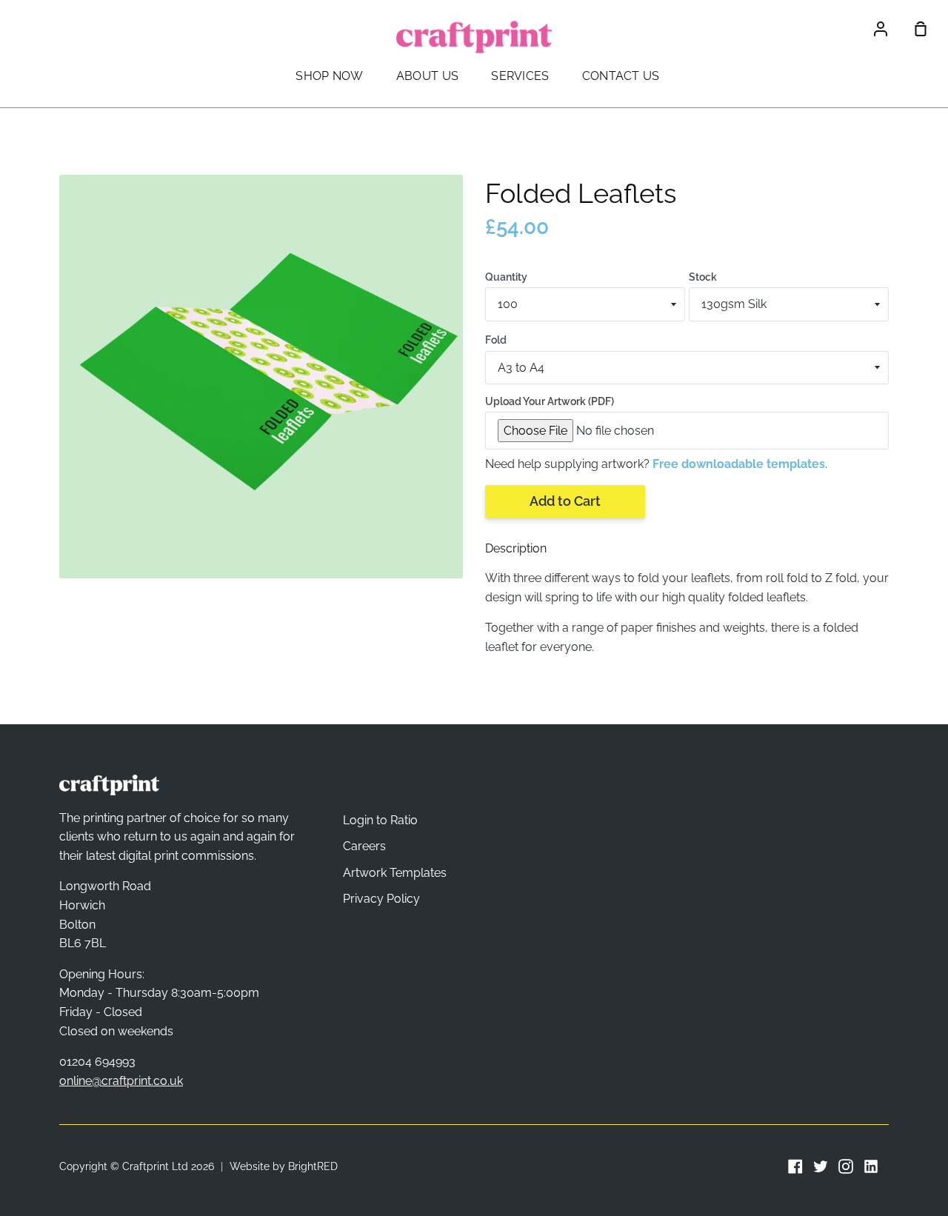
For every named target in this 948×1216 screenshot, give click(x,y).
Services (520, 76)
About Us (427, 76)
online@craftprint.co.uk (121, 1081)
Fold (496, 340)
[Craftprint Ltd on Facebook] (795, 1166)
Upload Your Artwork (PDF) (549, 401)
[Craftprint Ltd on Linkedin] (871, 1166)
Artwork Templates (395, 873)
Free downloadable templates (738, 464)
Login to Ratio (380, 820)
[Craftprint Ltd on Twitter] (820, 1166)
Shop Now (329, 76)
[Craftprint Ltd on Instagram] (845, 1166)
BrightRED (313, 1166)
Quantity (506, 277)
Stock (703, 277)
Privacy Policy (381, 899)
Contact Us (621, 76)
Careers (364, 846)
